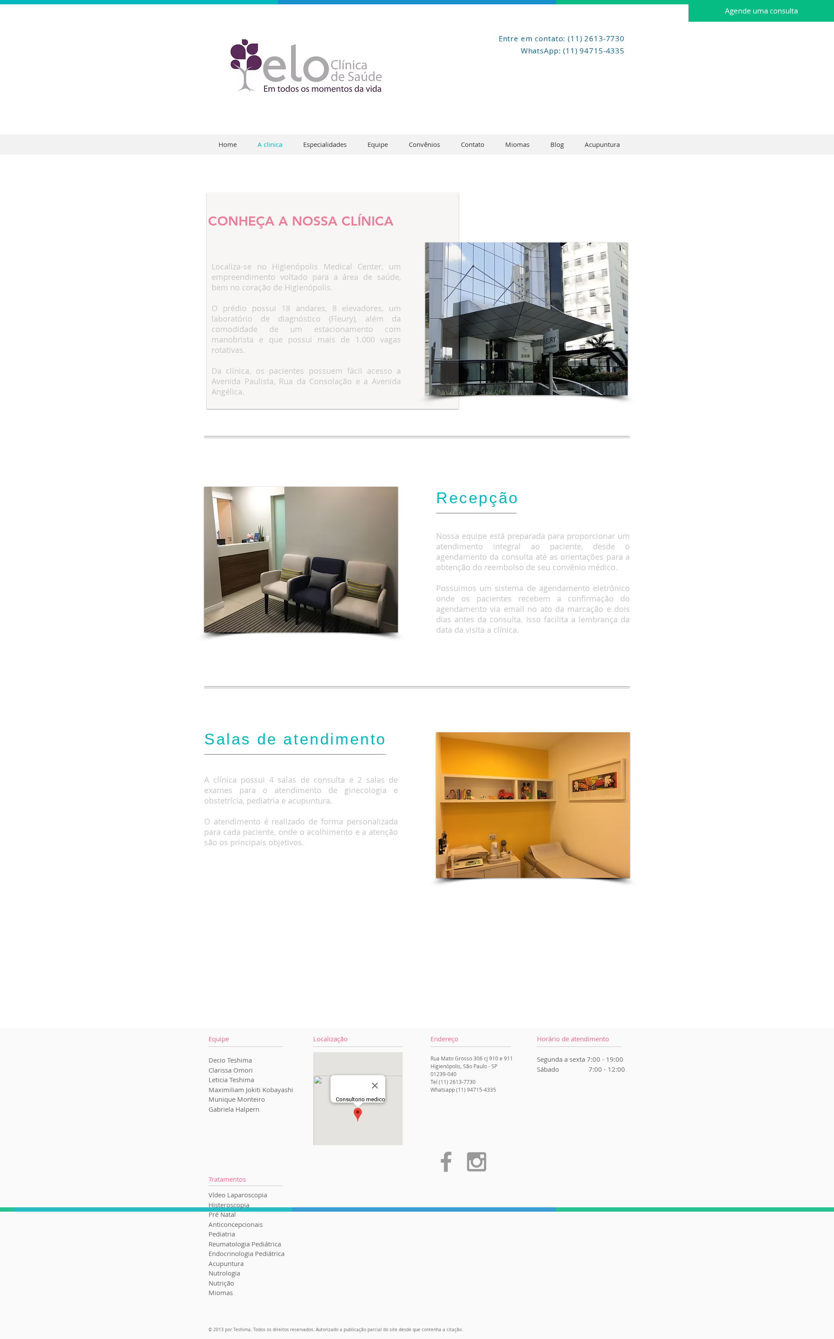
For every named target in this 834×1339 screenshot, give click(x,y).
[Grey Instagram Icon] (476, 1161)
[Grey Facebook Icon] (446, 1161)
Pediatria (221, 1233)
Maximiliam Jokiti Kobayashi (250, 1089)
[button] (526, 319)
